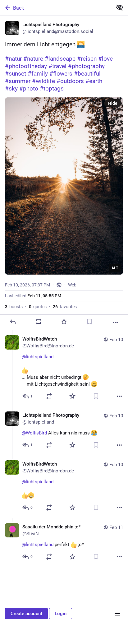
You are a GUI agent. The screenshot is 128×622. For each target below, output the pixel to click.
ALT (115, 268)
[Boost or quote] (38, 321)
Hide (112, 103)
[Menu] (117, 613)
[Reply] (12, 321)
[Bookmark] (89, 321)
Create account (26, 613)
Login (60, 613)
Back (18, 8)
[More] (115, 322)
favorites (65, 306)
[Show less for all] (119, 7)
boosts (14, 306)
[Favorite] (64, 321)
